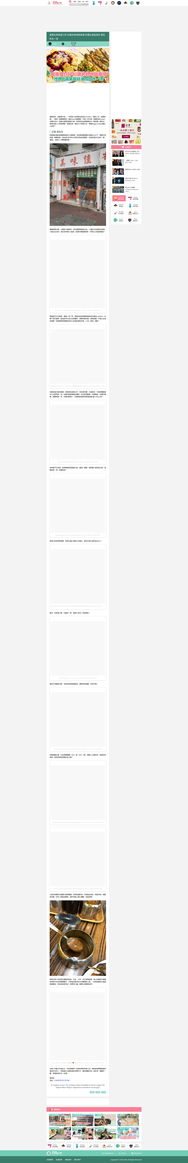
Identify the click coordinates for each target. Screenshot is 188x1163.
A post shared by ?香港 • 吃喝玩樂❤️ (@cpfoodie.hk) (67, 1063)
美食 (87, 1)
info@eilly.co (109, 1153)
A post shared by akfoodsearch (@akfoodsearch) (67, 822)
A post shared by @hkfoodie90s (67, 462)
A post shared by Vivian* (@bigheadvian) (68, 535)
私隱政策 (59, 1160)
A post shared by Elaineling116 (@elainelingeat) (68, 888)
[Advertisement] (94, 19)
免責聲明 (50, 1160)
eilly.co (123, 1153)
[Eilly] (55, 3)
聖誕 (79, 1)
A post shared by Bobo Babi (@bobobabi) (68, 310)
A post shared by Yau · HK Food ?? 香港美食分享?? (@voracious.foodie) (73, 386)
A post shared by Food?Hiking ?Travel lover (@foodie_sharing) (70, 606)
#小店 (103, 1092)
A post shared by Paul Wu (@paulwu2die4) (67, 749)
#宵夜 (98, 1092)
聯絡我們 (68, 1160)
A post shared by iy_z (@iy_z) (68, 678)
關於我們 (77, 1160)
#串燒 (92, 1092)
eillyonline (137, 1153)
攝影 (75, 1)
